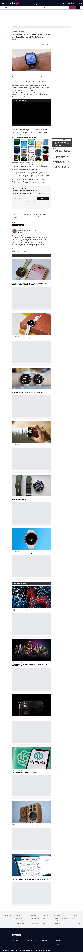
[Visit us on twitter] (69, 3)
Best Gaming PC (33, 920)
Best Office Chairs (57, 923)
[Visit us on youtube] (71, 3)
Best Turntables (56, 915)
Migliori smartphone (46, 27)
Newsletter (48, 76)
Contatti (39, 8)
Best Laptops (33, 915)
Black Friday (22, 27)
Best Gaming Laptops (34, 918)
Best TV (44, 918)
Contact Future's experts (32, 940)
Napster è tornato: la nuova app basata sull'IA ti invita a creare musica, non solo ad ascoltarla (62, 150)
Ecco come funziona (15, 46)
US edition (30, 950)
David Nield (19, 39)
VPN (25, 8)
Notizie (13, 39)
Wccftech (35, 85)
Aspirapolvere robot (33, 27)
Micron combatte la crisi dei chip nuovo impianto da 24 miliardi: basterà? (61, 156)
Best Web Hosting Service (21, 920)
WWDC (30, 214)
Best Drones (74, 920)
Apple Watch (20, 225)
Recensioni (32, 8)
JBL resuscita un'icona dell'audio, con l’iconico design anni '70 (62, 168)
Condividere (16, 76)
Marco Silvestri (34, 39)
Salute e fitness (14, 31)
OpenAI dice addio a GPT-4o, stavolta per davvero (62, 162)
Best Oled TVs (46, 920)
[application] (31, 113)
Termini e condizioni (16, 940)
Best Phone (45, 915)
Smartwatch (21, 31)
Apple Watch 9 (43, 80)
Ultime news (18, 8)
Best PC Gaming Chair (35, 923)
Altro (45, 8)
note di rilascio (25, 85)
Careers (43, 943)
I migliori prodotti (8, 8)
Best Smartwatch (46, 923)
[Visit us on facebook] (67, 3)
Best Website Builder (20, 923)
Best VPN (18, 915)
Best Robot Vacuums (76, 923)
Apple (13, 81)
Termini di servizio (27, 201)
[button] (80, 3)
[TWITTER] (19, 232)
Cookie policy (59, 940)
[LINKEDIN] (21, 232)
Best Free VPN (19, 918)
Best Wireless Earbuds (58, 920)
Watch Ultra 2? (18, 81)
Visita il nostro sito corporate (61, 931)
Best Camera (74, 915)
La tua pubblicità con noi (32, 943)
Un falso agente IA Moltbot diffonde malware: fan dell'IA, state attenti (62, 144)
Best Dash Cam (75, 918)
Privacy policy (44, 940)
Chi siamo (14, 943)
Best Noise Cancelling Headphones (60, 918)
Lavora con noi (57, 27)
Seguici (41, 76)
